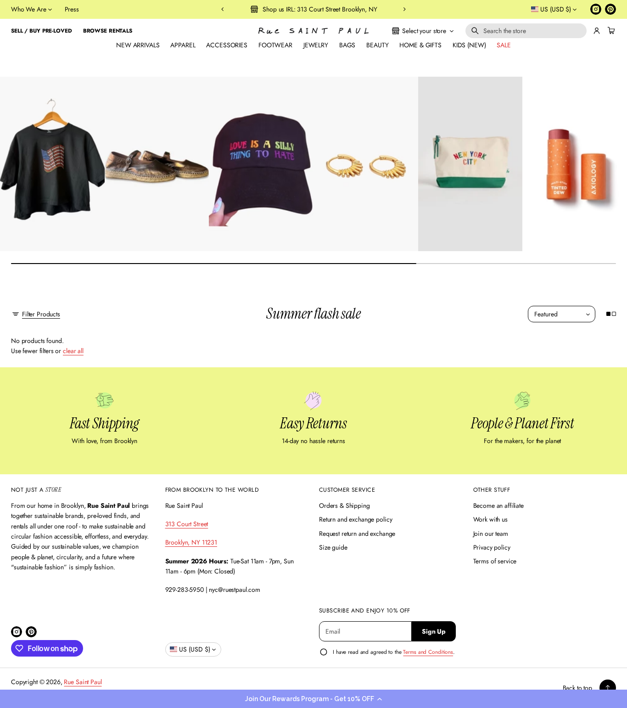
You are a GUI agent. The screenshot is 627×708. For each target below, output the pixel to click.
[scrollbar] (313, 263)
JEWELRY (315, 45)
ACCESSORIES (226, 45)
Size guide (333, 547)
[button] (313, 699)
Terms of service (495, 561)
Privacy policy (491, 547)
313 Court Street (186, 523)
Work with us (490, 519)
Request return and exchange (357, 533)
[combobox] (526, 30)
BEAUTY (377, 45)
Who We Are (28, 9)
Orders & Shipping (344, 505)
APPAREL (182, 45)
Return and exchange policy (355, 519)
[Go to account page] (596, 30)
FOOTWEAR (275, 45)
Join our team (490, 533)
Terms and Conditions (428, 652)
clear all (73, 350)
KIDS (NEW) (469, 45)
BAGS (347, 45)
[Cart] (610, 30)
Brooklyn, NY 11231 (191, 542)
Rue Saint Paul (82, 681)
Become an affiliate (498, 505)
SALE (503, 45)
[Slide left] (13, 161)
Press (72, 9)
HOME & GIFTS (420, 45)
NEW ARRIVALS (137, 45)
